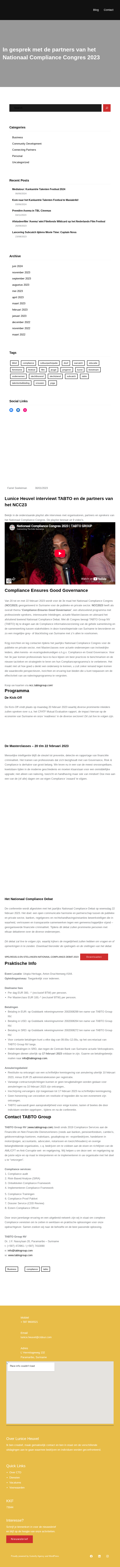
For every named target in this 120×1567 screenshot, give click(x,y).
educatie (93, 363)
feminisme (17, 369)
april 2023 (18, 297)
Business (17, 137)
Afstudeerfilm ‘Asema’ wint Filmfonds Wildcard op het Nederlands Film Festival (58, 221)
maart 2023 (18, 303)
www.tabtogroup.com (40, 1127)
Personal (17, 156)
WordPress (53, 1556)
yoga (52, 383)
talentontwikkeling (21, 383)
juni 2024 (17, 266)
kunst (79, 369)
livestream (94, 369)
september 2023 (21, 278)
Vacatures (15, 1482)
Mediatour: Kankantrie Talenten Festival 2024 (38, 189)
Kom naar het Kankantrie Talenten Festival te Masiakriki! (45, 200)
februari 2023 (20, 309)
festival (31, 369)
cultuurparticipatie (49, 363)
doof (66, 363)
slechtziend (55, 376)
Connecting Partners (24, 149)
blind (14, 363)
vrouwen (40, 383)
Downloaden (94, 957)
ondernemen (18, 376)
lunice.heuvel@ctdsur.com (36, 1337)
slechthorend (37, 376)
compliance (28, 363)
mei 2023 (17, 291)
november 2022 (21, 328)
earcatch (78, 363)
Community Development (27, 143)
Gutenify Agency (37, 1556)
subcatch (71, 376)
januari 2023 (19, 315)
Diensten (14, 1477)
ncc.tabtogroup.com (40, 685)
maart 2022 (18, 334)
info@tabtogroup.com (34, 1058)
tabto (84, 376)
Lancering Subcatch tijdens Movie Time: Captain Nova (44, 232)
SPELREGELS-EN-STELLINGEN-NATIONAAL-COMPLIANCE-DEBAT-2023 (42, 957)
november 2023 (21, 272)
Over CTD (15, 1472)
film (43, 369)
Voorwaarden (17, 1487)
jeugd (53, 369)
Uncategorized (20, 162)
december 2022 (21, 322)
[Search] (107, 108)
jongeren (66, 369)
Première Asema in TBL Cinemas (31, 210)
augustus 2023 (20, 284)
